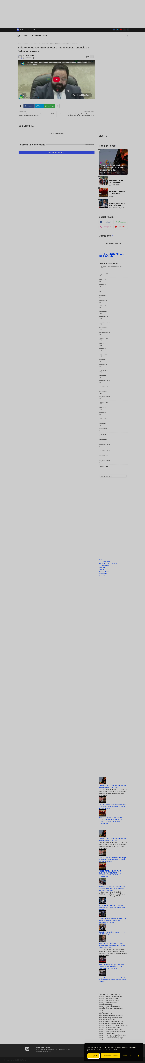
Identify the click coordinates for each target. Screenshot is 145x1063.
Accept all (93, 1056)
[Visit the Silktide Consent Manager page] (138, 1055)
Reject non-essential (110, 1056)
